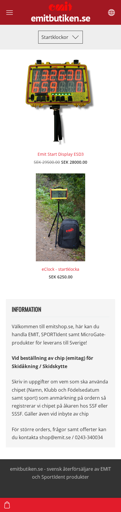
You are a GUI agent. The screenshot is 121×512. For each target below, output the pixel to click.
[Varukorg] (7, 505)
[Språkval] (111, 12)
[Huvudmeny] (9, 12)
